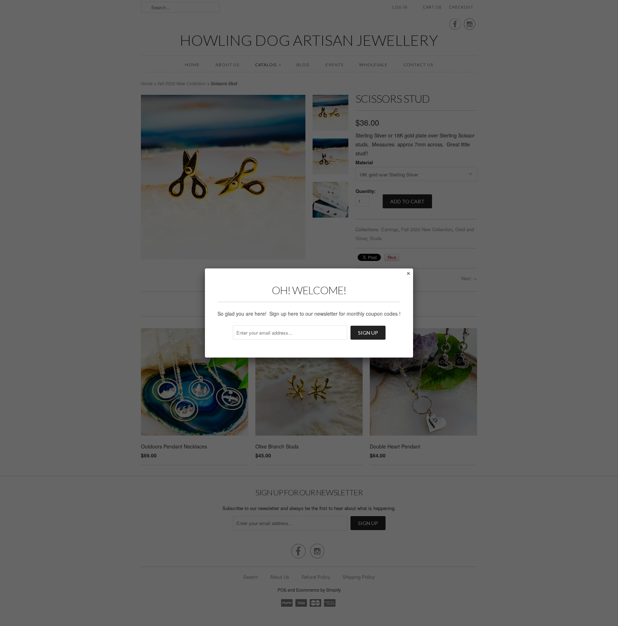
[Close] (408, 273)
